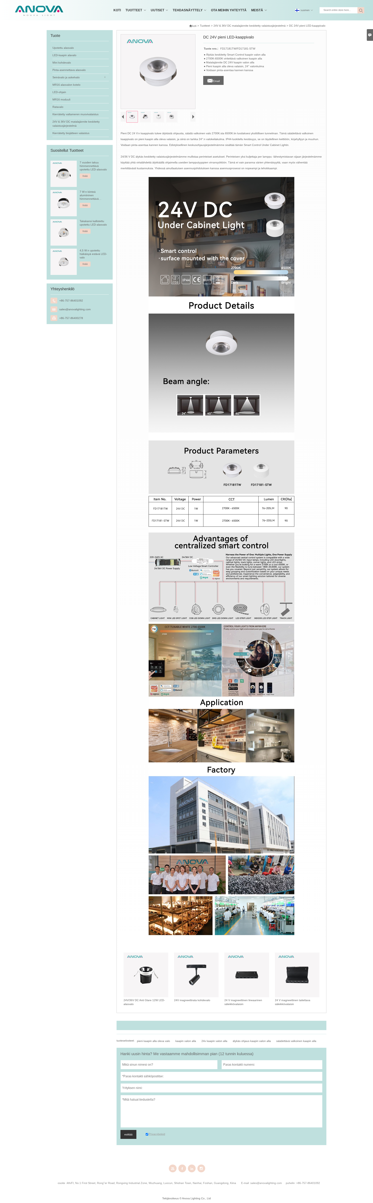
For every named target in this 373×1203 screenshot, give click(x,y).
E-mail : (245, 1183)
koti (192, 25)
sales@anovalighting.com (75, 309)
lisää (85, 176)
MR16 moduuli (61, 99)
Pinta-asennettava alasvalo (69, 69)
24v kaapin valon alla (214, 1041)
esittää (128, 1134)
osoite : (62, 1183)
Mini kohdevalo (61, 62)
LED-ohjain (59, 92)
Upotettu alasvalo (63, 47)
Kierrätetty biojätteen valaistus (70, 133)
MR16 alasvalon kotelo (66, 84)
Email (213, 80)
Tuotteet (205, 25)
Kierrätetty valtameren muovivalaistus (75, 114)
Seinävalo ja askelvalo (66, 77)
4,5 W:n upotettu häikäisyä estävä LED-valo (93, 254)
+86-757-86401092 (71, 300)
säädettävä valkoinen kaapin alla (296, 1041)
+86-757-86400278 (71, 318)
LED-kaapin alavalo (64, 55)
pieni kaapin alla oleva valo (153, 1041)
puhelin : (291, 1183)
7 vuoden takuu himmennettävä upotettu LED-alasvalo (93, 166)
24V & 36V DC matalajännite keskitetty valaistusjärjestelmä (250, 25)
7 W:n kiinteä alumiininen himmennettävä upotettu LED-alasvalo (93, 195)
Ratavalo (57, 106)
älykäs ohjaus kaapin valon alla (252, 1041)
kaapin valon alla (185, 1041)
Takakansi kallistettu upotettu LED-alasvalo (93, 223)
